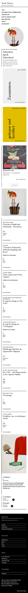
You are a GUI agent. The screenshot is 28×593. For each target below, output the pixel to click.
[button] (24, 3)
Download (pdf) (6, 240)
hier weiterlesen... (8, 66)
